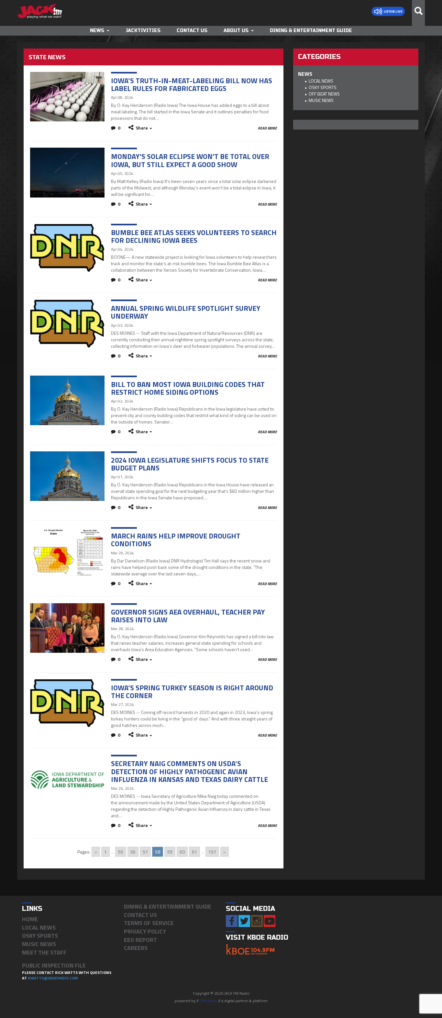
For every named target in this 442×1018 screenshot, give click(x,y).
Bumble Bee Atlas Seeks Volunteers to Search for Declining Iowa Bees (194, 236)
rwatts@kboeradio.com (53, 978)
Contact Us (192, 30)
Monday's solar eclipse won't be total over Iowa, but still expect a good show (190, 160)
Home (30, 919)
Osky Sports (323, 87)
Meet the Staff (44, 952)
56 (133, 851)
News (97, 30)
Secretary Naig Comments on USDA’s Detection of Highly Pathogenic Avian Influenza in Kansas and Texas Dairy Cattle (189, 771)
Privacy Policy (145, 931)
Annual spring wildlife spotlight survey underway (185, 312)
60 (182, 851)
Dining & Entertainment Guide (311, 30)
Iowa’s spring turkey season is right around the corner (192, 691)
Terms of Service (149, 923)
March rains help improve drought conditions (175, 539)
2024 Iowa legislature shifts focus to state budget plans (190, 464)
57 (145, 851)
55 (120, 851)
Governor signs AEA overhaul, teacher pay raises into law (188, 615)
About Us (236, 30)
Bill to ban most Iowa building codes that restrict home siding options (188, 388)
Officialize (208, 1001)
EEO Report (140, 939)
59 (169, 851)
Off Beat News (324, 93)
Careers (136, 948)
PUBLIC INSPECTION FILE (54, 965)
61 (194, 851)
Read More (267, 128)
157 (212, 851)
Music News (321, 100)
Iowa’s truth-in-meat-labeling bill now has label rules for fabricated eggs (191, 84)
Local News (321, 80)
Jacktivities (143, 30)
